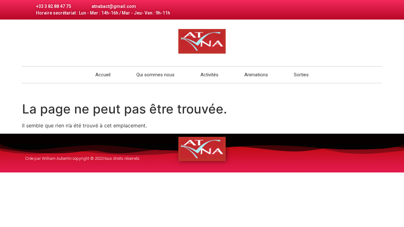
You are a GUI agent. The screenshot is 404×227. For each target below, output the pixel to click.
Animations (256, 75)
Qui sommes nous (155, 75)
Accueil (102, 75)
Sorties (301, 75)
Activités (209, 75)
